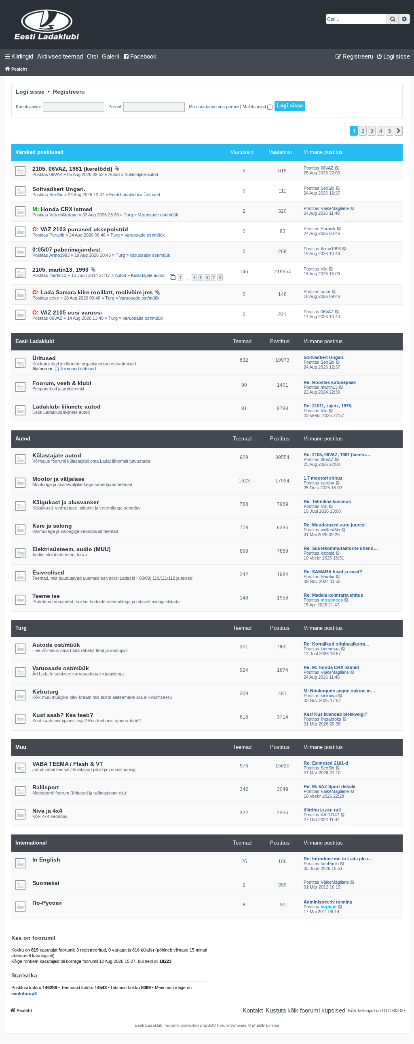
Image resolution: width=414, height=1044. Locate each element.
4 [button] (380, 130)
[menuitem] (60, 56)
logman (329, 906)
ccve (54, 298)
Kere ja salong (52, 525)
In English (46, 859)
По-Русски (47, 902)
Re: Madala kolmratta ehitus (333, 595)
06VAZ (55, 174)
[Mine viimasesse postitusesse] (337, 168)
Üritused (152, 194)
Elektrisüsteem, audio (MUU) (71, 549)
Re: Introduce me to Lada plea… (338, 858)
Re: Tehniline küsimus (327, 501)
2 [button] (362, 130)
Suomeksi (45, 883)
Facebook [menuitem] (143, 56)
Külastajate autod (141, 174)
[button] (399, 131)
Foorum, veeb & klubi (61, 383)
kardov (327, 482)
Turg (128, 214)
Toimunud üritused (78, 368)
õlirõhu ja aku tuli (322, 809)
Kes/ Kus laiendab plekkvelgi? (336, 714)
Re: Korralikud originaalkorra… (337, 643)
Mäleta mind (255, 106)
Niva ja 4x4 (47, 810)
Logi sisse (30, 91)
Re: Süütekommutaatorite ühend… (341, 548)
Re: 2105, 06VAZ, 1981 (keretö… (337, 454)
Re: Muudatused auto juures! (335, 524)
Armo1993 (59, 255)
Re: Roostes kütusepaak (330, 382)
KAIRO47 (330, 814)
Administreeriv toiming (328, 901)
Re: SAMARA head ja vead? (333, 571)
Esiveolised (48, 572)
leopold (327, 553)
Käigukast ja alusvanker (65, 502)
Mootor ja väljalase (58, 479)
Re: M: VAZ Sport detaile (329, 786)
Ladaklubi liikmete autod (66, 406)
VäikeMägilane (63, 214)
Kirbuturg (45, 691)
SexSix (56, 194)
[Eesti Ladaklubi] (47, 24)
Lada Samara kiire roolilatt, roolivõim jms (92, 292)
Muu (20, 747)
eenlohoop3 (24, 993)
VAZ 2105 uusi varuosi (67, 312)
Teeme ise (46, 596)
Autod (114, 174)
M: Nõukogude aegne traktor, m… (339, 690)
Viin (324, 268)
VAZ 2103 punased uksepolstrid (80, 229)
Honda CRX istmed (62, 209)
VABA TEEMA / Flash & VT (67, 764)
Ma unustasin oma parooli (214, 106)
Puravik (56, 235)
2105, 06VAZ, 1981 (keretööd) (72, 169)
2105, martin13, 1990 (60, 269)
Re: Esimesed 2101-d (326, 763)
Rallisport (45, 787)
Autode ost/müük (56, 644)
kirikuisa (329, 695)
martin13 (57, 275)
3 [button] (371, 130)
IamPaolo (330, 863)
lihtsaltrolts (331, 719)
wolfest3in (330, 529)
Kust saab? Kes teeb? (62, 715)
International (31, 843)
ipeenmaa (330, 648)
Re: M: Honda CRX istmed (331, 667)
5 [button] (389, 130)
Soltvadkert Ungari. (58, 189)
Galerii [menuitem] (110, 56)
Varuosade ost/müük (158, 214)
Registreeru (69, 91)
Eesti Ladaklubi (124, 194)
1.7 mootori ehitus (323, 478)
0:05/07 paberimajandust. (67, 249)
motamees (332, 599)
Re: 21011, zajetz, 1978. (328, 405)
